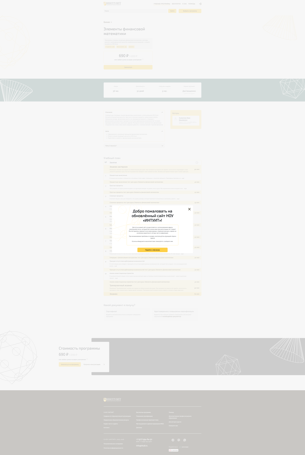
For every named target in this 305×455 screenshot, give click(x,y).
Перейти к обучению (152, 250)
